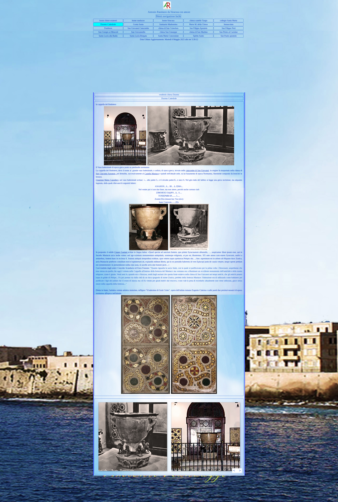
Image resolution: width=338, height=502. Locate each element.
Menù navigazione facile (168, 16)
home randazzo (138, 20)
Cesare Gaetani (121, 252)
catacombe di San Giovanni (197, 170)
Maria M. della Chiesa (198, 24)
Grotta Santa (138, 24)
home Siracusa (168, 20)
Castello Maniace (151, 174)
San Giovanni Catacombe (138, 28)
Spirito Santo (198, 36)
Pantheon (108, 28)
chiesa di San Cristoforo (168, 28)
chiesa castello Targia (198, 20)
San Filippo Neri (229, 28)
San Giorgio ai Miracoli (108, 32)
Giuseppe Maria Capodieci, (107, 180)
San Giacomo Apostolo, (106, 174)
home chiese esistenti (108, 20)
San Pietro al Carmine (228, 32)
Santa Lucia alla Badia (108, 36)
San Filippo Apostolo (198, 28)
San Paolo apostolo (229, 36)
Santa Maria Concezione (168, 36)
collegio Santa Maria (228, 20)
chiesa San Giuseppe (168, 32)
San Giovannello (138, 32)
